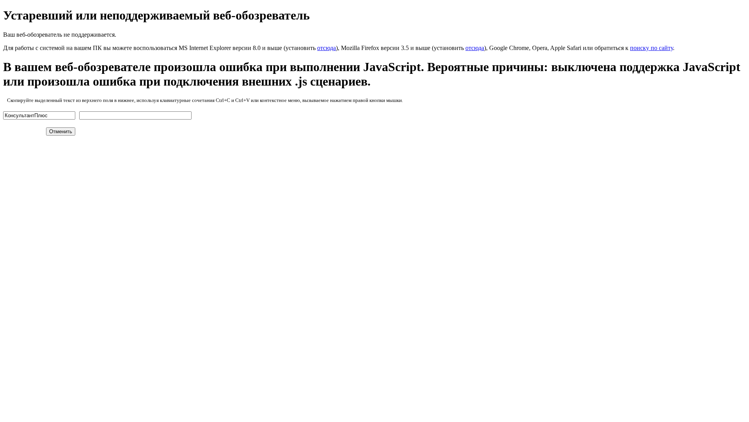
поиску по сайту (651, 48)
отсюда (326, 48)
